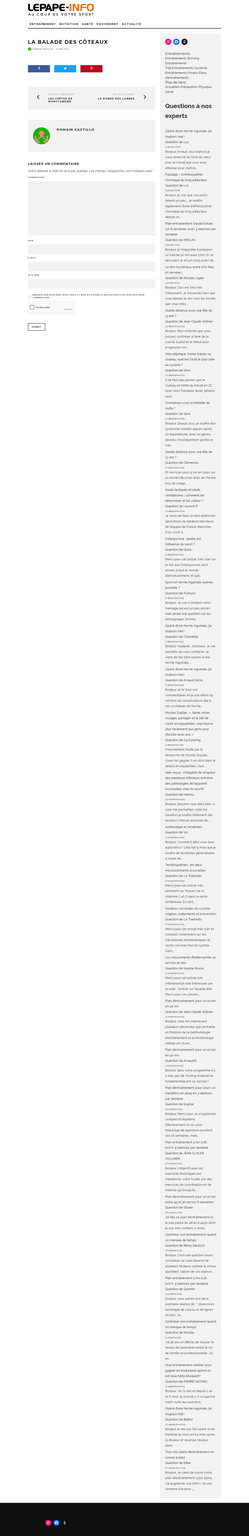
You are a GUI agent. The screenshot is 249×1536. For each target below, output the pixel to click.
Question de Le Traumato (183, 876)
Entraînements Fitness (181, 73)
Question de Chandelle (181, 636)
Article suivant (124, 94)
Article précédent (61, 94)
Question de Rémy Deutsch (185, 1245)
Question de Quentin (180, 1289)
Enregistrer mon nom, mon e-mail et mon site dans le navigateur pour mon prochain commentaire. (89, 296)
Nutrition (68, 24)
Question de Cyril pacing (183, 740)
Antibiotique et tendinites (183, 827)
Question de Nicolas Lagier (184, 278)
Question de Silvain (179, 1207)
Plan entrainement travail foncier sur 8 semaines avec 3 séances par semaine (190, 229)
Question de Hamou (179, 794)
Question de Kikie (178, 1463)
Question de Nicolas (179, 1332)
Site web (33, 275)
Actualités (172, 87)
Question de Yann (177, 370)
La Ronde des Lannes (116, 98)
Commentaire (37, 177)
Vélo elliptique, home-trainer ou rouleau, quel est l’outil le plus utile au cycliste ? (190, 359)
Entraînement (43, 24)
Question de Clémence (181, 462)
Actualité (131, 24)
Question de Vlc (176, 832)
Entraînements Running (182, 58)
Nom (31, 241)
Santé (87, 24)
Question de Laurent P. (181, 506)
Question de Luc (177, 142)
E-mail (33, 258)
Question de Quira (178, 549)
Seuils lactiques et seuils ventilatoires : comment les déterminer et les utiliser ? (184, 495)
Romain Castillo (43, 49)
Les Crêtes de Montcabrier (60, 100)
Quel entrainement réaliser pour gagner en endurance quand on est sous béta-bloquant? (188, 1370)
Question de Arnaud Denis (184, 680)
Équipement (108, 24)
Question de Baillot (179, 1419)
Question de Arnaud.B (180, 1060)
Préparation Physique (196, 87)
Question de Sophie (179, 1104)
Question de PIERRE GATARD (186, 1381)
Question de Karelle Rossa (184, 968)
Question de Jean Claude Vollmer (189, 321)
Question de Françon (180, 593)
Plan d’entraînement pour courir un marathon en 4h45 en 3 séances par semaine (190, 1093)
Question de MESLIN (180, 240)
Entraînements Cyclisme (189, 68)
